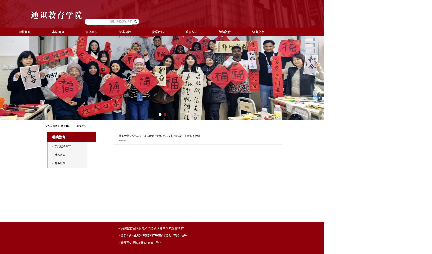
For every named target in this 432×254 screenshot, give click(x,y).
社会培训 (60, 163)
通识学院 (65, 126)
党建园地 (125, 32)
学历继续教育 (63, 146)
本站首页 (58, 32)
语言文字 (258, 32)
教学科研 (191, 32)
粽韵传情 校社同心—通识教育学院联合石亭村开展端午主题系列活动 (159, 136)
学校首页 (25, 32)
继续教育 (225, 32)
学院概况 (91, 32)
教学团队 (158, 32)
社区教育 (60, 154)
